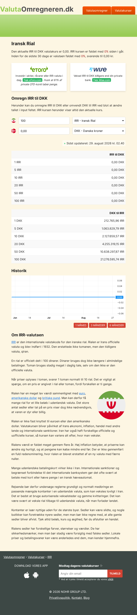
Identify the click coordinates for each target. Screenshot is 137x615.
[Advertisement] (68, 25)
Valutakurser (123, 10)
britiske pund (51, 398)
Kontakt (77, 598)
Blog (86, 598)
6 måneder (117, 325)
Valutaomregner (97, 10)
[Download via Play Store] (36, 575)
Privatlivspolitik (59, 598)
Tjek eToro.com (32, 80)
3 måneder (98, 325)
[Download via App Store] (27, 575)
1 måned (80, 325)
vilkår (110, 579)
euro (82, 393)
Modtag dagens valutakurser (79, 565)
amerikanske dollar (24, 398)
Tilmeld (115, 573)
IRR (13, 342)
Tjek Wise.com (101, 80)
